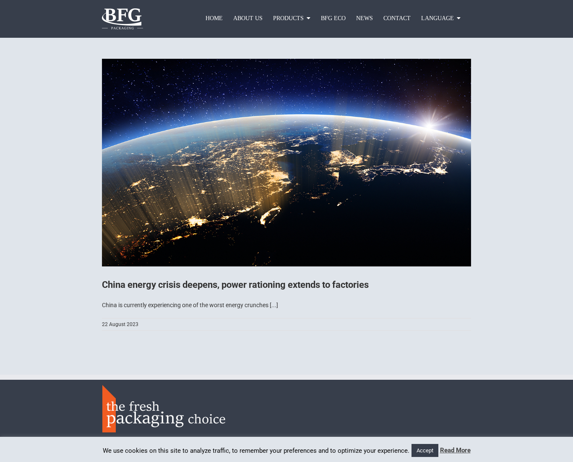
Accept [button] (425, 450)
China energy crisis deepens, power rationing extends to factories (235, 284)
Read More (455, 450)
